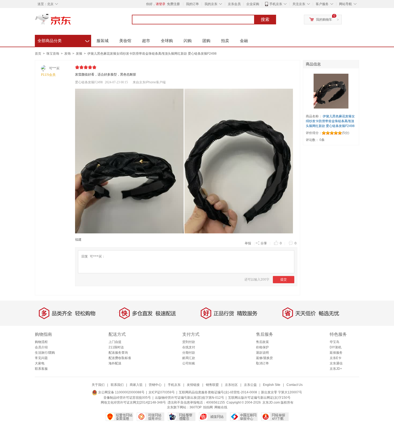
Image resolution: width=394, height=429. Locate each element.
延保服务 (336, 353)
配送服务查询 (118, 353)
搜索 (265, 19)
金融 (244, 40)
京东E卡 (335, 358)
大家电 (39, 363)
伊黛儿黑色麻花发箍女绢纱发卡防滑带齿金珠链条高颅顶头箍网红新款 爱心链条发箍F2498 (152, 53)
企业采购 (252, 4)
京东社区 (231, 385)
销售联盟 (212, 385)
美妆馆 (125, 40)
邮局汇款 (188, 358)
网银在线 (220, 407)
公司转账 (188, 363)
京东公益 (250, 385)
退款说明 (262, 353)
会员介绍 (41, 347)
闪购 (188, 40)
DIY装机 (335, 347)
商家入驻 (136, 385)
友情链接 (193, 385)
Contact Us (295, 385)
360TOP (195, 407)
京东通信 (336, 363)
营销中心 (155, 385)
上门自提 (115, 342)
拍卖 (225, 40)
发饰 (68, 53)
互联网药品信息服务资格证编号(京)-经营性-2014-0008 (218, 392)
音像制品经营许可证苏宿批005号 (127, 398)
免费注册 (173, 4)
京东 (71, 21)
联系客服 (41, 369)
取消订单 (262, 363)
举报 (248, 243)
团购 (206, 40)
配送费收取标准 (120, 358)
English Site (271, 385)
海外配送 (115, 363)
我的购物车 (324, 19)
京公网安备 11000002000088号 (120, 392)
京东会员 (234, 4)
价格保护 (262, 347)
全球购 (167, 40)
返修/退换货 (264, 358)
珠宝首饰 (53, 53)
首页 (38, 53)
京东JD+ (336, 369)
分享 (264, 243)
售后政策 (262, 342)
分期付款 (188, 353)
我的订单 (192, 4)
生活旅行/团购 (45, 353)
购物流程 (41, 342)
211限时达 (116, 347)
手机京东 (275, 4)
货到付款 (188, 342)
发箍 (79, 53)
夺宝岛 (334, 342)
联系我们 (117, 385)
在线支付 (188, 347)
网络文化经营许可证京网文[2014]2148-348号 (133, 402)
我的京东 (211, 4)
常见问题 (41, 358)
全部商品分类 (63, 40)
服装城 (102, 40)
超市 (146, 40)
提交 (283, 279)
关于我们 (98, 385)
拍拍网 (208, 407)
